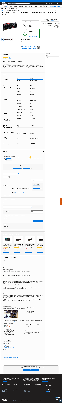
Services (30, 6)
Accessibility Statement (18, 399)
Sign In (31, 369)
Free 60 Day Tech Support (25, 41)
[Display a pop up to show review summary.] (11, 247)
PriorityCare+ (36, 6)
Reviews (5, 151)
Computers (21, 6)
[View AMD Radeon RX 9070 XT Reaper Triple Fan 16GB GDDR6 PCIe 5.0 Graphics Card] (30, 240)
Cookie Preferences (40, 400)
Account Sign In (35, 400)
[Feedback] (61, 201)
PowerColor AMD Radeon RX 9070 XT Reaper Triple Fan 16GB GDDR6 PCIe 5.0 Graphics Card (30, 245)
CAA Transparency (32, 399)
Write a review (4, 58)
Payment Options (15, 389)
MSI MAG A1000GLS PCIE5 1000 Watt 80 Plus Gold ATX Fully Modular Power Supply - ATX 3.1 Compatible (36, 46)
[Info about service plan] (30, 39)
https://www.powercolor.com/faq (13, 267)
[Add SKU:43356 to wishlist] (20, 238)
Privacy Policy (48, 399)
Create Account (35, 371)
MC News (41, 6)
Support (45, 6)
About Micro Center (11, 399)
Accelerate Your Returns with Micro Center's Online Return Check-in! (12, 279)
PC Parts (15, 6)
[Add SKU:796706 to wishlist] (32, 238)
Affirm (14, 390)
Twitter (53, 399)
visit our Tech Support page (11, 321)
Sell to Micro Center (27, 391)
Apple (26, 6)
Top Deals (10, 6)
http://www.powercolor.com (8, 345)
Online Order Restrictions (17, 388)
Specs (4, 75)
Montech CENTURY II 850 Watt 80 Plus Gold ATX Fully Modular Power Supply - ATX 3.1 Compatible (35, 44)
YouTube (57, 399)
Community (25, 385)
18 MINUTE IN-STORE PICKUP (55, 6)
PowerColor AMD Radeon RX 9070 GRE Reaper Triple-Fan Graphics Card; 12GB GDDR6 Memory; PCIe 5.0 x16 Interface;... (18, 245)
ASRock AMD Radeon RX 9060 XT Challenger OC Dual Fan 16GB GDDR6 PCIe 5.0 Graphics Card (7, 245)
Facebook (52, 399)
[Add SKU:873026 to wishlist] (9, 238)
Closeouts (36, 385)
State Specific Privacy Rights (25, 399)
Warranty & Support (9, 257)
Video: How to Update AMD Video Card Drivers (11, 357)
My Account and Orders (5, 385)
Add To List (6, 252)
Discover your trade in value (33, 36)
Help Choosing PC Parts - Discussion (10, 352)
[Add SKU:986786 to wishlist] (43, 238)
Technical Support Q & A (8, 353)
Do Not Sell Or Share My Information (40, 399)
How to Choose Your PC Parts (9, 350)
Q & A (47, 59)
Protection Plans (4, 391)
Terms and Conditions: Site (12, 400)
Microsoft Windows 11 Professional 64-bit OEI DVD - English (30, 48)
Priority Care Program (33, 331)
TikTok (58, 399)
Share (58, 10)
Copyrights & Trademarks (28, 400)
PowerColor (3, 10)
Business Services (26, 392)
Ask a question (9, 58)
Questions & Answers (9, 200)
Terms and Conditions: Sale (20, 400)
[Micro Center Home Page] (4, 3)
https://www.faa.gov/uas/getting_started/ (33, 302)
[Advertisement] (31, 363)
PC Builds (5, 351)
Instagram (55, 399)
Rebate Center (26, 388)
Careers (25, 390)
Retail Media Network (27, 393)
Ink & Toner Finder (26, 389)
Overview (5, 54)
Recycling (3, 390)
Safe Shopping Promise (5, 389)
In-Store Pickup (15, 385)
